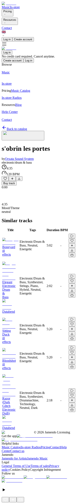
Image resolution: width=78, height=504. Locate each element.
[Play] (23, 135)
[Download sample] (19, 178)
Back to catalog (17, 129)
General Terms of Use (16, 466)
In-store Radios (31, 447)
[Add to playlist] (12, 178)
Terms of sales (40, 466)
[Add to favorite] (5, 178)
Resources (9, 19)
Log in (7, 39)
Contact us (17, 451)
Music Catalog (11, 447)
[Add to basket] (72, 255)
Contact (7, 28)
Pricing (7, 11)
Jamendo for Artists (14, 458)
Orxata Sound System (19, 159)
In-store (15, 7)
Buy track (9, 183)
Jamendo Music (37, 458)
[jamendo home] (9, 3)
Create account (23, 39)
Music (6, 7)
